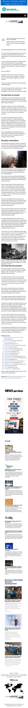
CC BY (7, 263)
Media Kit (19, 676)
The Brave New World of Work (8, 218)
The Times (13, 4)
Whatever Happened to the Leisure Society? (13, 337)
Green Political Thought (20, 189)
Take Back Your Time (7, 231)
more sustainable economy (10, 342)
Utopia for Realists (21, 133)
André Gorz (17, 213)
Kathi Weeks (13, 177)
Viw (22, 4)
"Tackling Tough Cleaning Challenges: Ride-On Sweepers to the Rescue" (13, 657)
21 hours (17, 120)
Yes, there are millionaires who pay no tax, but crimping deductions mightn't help (13, 567)
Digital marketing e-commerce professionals (10, 675)
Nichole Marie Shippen (19, 176)
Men (19, 4)
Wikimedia (3, 263)
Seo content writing (23, 675)
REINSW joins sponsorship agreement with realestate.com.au (13, 470)
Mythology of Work (8, 362)
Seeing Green (7, 354)
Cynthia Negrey (4, 177)
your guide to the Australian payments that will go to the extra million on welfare (13, 488)
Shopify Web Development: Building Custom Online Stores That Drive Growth (13, 629)
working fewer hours (8, 368)
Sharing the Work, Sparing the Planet (12, 357)
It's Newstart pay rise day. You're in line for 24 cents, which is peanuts (13, 506)
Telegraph (7, 4)
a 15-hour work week (11, 101)
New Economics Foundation (10, 345)
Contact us (12, 673)
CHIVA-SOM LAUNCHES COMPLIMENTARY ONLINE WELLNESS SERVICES (13, 452)
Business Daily (14, 1)
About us (16, 673)
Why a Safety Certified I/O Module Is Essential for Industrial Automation (13, 601)
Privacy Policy (10, 676)
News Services (6, 1)
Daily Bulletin (22, 1)
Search (15, 676)
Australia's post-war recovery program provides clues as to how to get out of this (13, 532)
